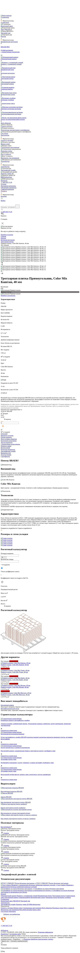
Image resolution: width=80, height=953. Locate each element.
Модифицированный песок (10, 708)
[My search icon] (17, 206)
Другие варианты (6, 442)
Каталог (3, 894)
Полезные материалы (8, 449)
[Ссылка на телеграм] (4, 916)
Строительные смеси (8, 103)
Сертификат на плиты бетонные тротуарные (49, 888)
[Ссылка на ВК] (6, 916)
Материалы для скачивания (10, 910)
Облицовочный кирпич (9, 896)
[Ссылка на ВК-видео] (18, 916)
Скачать (6, 833)
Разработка (4, 934)
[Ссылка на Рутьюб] (11, 916)
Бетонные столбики (64, 897)
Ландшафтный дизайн (8, 451)
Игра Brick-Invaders (25, 910)
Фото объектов (47, 908)
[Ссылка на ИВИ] (15, 916)
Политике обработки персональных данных (38, 939)
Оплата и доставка (7, 908)
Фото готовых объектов (9, 439)
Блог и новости (69, 908)
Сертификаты (5, 456)
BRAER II (16, 901)
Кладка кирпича (6, 437)
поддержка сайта (15, 934)
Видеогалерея (5, 448)
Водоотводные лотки (38, 897)
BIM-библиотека (34, 904)
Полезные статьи (58, 908)
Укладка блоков (6, 455)
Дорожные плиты (51, 897)
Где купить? (5, 911)
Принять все (5, 941)
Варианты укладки (7, 435)
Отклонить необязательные (19, 941)
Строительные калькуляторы (10, 444)
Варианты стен (6, 453)
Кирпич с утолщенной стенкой (27, 896)
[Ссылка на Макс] (2, 916)
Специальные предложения (32, 908)
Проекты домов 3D (22, 904)
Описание (4, 434)
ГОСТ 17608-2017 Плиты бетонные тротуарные (52, 883)
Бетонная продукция (8, 73)
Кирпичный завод (7, 901)
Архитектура (5, 903)
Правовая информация (45, 932)
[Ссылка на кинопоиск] (13, 916)
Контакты (12, 911)
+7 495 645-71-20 (6, 182)
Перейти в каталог (7, 234)
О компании (5, 899)
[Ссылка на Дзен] (8, 916)
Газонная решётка (24, 897)
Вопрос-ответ (18, 908)
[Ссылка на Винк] (17, 916)
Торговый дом (25, 901)
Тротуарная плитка (58, 896)
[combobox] (8, 207)
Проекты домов (6, 446)
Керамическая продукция (9, 42)
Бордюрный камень (7, 705)
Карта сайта (37, 910)
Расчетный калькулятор (8, 441)
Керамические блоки (45, 896)
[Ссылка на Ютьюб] (10, 916)
